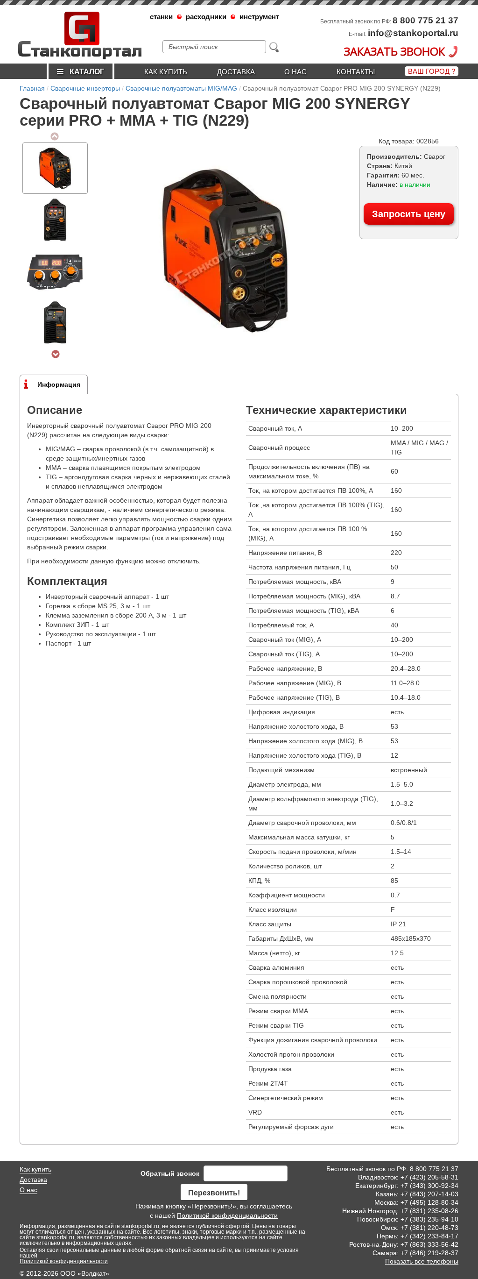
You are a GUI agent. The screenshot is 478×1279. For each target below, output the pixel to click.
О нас (295, 72)
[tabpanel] (55, 168)
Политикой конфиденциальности (227, 1215)
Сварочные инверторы (85, 88)
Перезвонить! (214, 1193)
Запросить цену (408, 214)
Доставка (236, 72)
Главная (32, 88)
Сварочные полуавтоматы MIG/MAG (181, 88)
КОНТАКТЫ (356, 72)
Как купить (165, 72)
